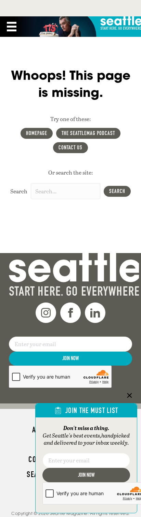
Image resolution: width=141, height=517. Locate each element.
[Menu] (11, 26)
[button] (117, 191)
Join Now (70, 358)
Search (18, 191)
